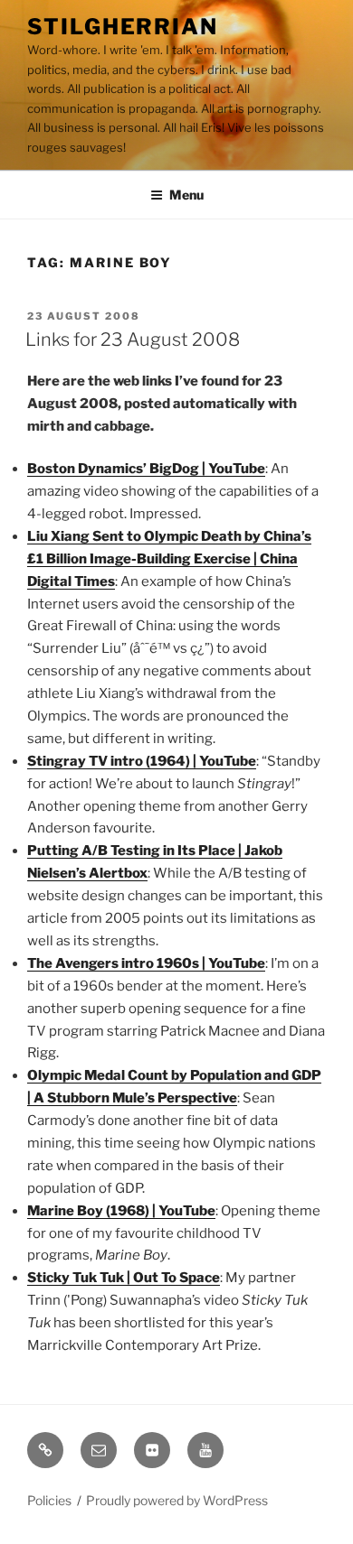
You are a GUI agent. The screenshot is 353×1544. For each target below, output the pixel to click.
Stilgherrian (122, 27)
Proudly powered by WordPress (177, 1500)
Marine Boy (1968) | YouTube (121, 1211)
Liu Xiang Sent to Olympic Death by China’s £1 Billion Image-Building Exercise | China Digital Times (169, 559)
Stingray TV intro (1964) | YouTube (141, 761)
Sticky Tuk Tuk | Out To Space (123, 1278)
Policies (49, 1500)
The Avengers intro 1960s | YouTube (146, 963)
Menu (186, 194)
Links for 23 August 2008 (132, 339)
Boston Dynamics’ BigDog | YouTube (146, 468)
